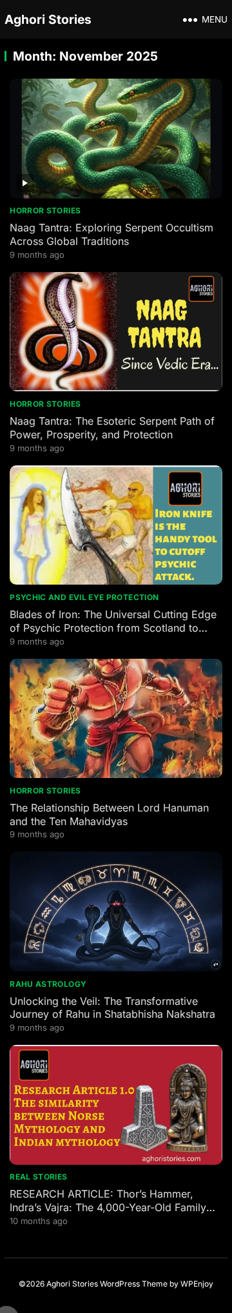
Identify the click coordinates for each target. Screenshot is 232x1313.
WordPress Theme (134, 1284)
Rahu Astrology (48, 984)
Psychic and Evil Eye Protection (84, 597)
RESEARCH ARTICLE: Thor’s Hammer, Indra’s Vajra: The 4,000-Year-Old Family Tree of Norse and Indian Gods (108, 1207)
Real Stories (38, 1177)
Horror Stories (45, 210)
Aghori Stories (48, 19)
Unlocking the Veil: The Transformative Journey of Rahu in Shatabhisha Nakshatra (112, 1008)
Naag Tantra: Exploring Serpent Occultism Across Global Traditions (111, 234)
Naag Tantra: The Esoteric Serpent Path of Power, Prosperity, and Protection (112, 427)
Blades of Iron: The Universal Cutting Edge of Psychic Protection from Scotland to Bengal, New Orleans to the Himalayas (113, 628)
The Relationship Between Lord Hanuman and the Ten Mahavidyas (109, 814)
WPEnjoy (196, 1284)
